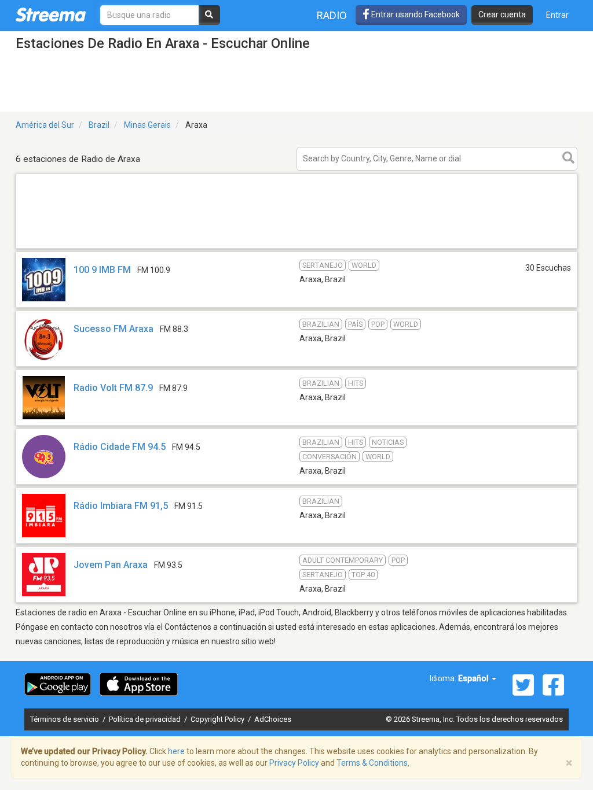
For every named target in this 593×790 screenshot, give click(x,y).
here (176, 751)
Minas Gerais (147, 125)
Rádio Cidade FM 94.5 (120, 446)
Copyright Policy (218, 719)
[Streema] (51, 14)
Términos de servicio (65, 719)
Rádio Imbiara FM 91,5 (121, 505)
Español (474, 678)
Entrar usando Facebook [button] (414, 14)
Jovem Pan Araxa (111, 564)
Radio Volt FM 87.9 (113, 387)
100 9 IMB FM (102, 269)
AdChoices (272, 719)
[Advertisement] (296, 248)
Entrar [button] (557, 15)
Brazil (99, 125)
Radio (332, 15)
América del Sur (45, 125)
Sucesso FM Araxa (113, 328)
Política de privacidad (145, 719)
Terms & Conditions (372, 762)
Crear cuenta (502, 14)
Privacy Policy (294, 762)
